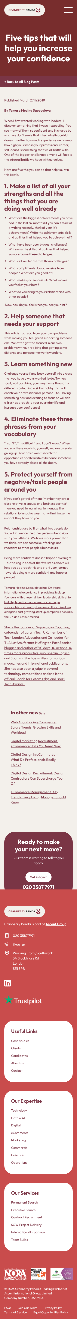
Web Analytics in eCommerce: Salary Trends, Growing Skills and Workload (36, 727)
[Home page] (24, 10)
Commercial (19, 1148)
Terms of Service (15, 1312)
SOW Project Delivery (26, 1225)
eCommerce (19, 1133)
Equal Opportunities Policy (50, 1312)
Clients (16, 1048)
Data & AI (18, 1118)
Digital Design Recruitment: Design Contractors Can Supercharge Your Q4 (37, 778)
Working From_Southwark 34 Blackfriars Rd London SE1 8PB (33, 961)
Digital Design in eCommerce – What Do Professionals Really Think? (34, 759)
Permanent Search (24, 1202)
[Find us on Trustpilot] (23, 999)
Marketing (18, 1140)
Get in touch (38, 877)
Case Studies (20, 1041)
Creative (17, 1155)
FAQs (7, 1308)
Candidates (19, 1055)
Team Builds (19, 1240)
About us (17, 1063)
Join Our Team (27, 1308)
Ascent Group (56, 924)
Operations (19, 1162)
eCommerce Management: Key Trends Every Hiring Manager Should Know (38, 797)
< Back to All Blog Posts (21, 81)
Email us (19, 944)
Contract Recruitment (26, 1217)
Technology (19, 1110)
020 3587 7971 (24, 935)
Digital (16, 1125)
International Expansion (28, 1232)
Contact (17, 1070)
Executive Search (23, 1210)
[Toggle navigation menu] (68, 10)
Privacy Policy (53, 1308)
